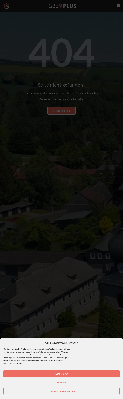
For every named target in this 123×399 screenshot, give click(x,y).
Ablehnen (61, 382)
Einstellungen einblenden (61, 391)
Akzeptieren (61, 373)
